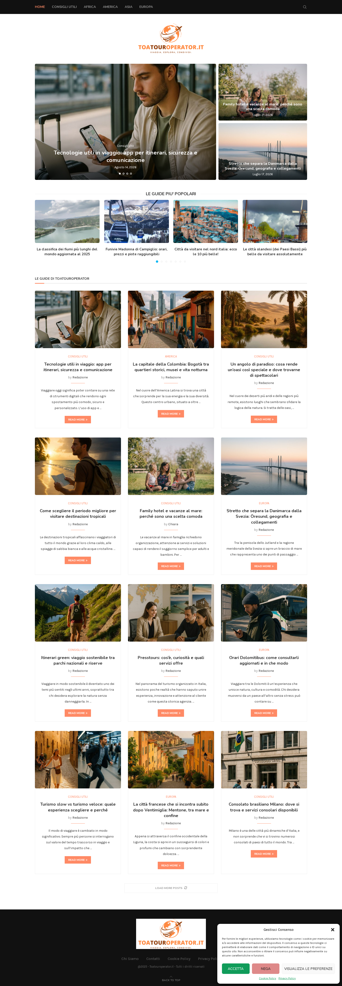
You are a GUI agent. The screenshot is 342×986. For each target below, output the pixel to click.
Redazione (80, 377)
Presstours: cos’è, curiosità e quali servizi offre (171, 660)
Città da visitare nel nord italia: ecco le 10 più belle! (205, 251)
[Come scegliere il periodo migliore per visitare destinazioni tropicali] (78, 466)
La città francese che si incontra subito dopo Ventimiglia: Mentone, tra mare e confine (171, 809)
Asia (128, 7)
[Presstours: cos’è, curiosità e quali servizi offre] (171, 613)
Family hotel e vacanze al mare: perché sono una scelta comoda (262, 107)
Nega (266, 968)
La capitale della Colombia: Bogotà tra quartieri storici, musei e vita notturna (171, 367)
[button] (332, 929)
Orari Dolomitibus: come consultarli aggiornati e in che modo (264, 660)
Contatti (153, 958)
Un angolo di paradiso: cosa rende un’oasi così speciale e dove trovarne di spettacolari (264, 369)
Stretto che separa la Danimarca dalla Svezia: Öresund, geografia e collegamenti (263, 166)
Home (40, 7)
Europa (146, 7)
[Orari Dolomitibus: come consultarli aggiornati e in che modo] (264, 613)
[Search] (304, 7)
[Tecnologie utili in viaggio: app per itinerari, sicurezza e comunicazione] (125, 122)
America (110, 7)
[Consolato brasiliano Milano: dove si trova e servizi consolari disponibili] (264, 759)
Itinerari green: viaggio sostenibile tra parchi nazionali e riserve (78, 660)
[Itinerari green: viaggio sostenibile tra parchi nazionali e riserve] (78, 613)
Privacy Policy (287, 978)
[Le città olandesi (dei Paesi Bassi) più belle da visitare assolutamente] (275, 221)
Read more (76, 419)
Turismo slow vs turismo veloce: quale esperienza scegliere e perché (78, 807)
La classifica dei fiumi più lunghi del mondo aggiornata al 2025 (67, 251)
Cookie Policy (267, 978)
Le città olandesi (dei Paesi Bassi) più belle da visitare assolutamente (275, 251)
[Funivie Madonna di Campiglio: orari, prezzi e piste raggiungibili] (136, 221)
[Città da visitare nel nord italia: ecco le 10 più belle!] (205, 221)
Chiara (173, 524)
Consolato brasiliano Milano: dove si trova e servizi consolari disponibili (264, 807)
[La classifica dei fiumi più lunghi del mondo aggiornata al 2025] (67, 221)
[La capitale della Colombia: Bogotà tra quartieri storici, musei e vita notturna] (171, 319)
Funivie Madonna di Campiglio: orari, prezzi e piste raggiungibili (136, 251)
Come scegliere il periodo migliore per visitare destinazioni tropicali (78, 513)
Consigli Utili (64, 7)
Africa (90, 7)
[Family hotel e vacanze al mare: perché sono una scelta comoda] (262, 92)
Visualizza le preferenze (308, 968)
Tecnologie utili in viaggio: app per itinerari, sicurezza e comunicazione (125, 156)
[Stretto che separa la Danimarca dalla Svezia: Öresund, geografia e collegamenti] (262, 151)
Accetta (236, 968)
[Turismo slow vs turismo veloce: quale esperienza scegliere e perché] (78, 759)
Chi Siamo (130, 958)
